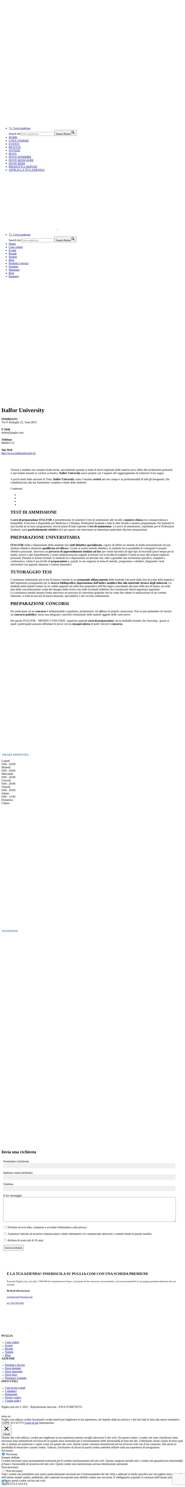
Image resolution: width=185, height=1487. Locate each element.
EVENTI (14, 143)
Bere (11, 273)
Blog (11, 260)
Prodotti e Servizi (18, 263)
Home (12, 243)
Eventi (12, 250)
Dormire (13, 266)
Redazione (11, 1394)
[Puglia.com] (65, 228)
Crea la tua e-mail (15, 1387)
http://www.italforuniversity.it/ (18, 453)
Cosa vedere (16, 247)
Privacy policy (13, 1397)
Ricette (13, 253)
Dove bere (11, 1374)
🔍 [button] (19, 128)
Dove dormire (13, 1368)
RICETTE (15, 147)
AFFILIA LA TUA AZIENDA (27, 169)
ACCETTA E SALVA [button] (14, 1483)
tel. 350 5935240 (15, 1303)
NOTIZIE (14, 150)
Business (14, 276)
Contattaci (11, 1391)
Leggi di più (31, 1422)
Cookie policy (13, 1400)
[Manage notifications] (5, 1482)
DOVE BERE (17, 163)
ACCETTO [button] (17, 1422)
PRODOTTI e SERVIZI (23, 166)
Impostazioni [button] (46, 1422)
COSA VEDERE (19, 140)
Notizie (13, 256)
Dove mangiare (14, 1371)
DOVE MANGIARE (21, 160)
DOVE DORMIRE (20, 156)
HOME (13, 137)
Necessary (12, 1454)
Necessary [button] (7, 1450)
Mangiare (14, 269)
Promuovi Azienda (15, 1378)
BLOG (13, 153)
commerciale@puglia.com (20, 1297)
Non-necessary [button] (9, 1467)
